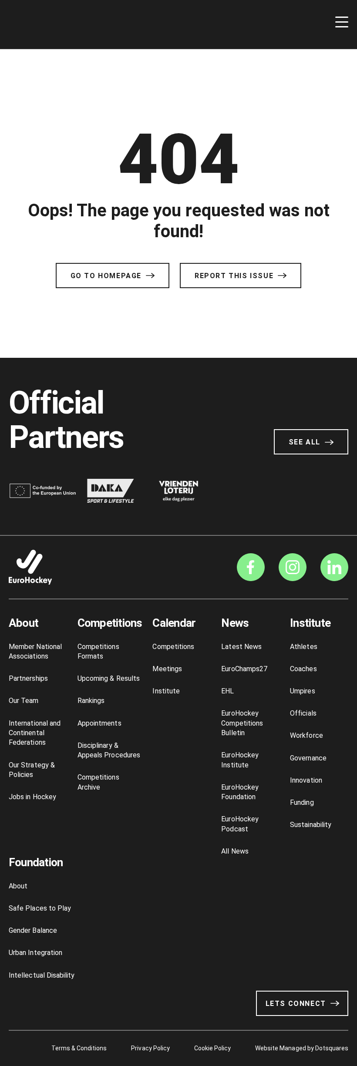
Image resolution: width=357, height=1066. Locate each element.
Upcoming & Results (108, 678)
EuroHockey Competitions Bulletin (242, 723)
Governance (308, 758)
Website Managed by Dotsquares (301, 1048)
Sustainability (310, 825)
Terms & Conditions (79, 1048)
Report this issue (234, 276)
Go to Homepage (106, 276)
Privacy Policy (150, 1048)
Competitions (109, 622)
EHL (227, 691)
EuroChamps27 (244, 669)
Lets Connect (296, 1003)
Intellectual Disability (41, 975)
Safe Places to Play (40, 908)
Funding (301, 802)
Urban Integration (35, 952)
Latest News (241, 646)
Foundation (36, 862)
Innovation (306, 780)
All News (235, 851)
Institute (166, 691)
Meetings (167, 669)
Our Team (24, 700)
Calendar (173, 622)
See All (304, 442)
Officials (303, 713)
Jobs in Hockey (32, 797)
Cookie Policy (212, 1048)
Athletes (303, 646)
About (23, 622)
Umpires (302, 691)
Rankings (91, 700)
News (235, 622)
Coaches (303, 669)
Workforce (306, 735)
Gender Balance (33, 930)
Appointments (99, 723)
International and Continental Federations (35, 733)
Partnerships (28, 678)
